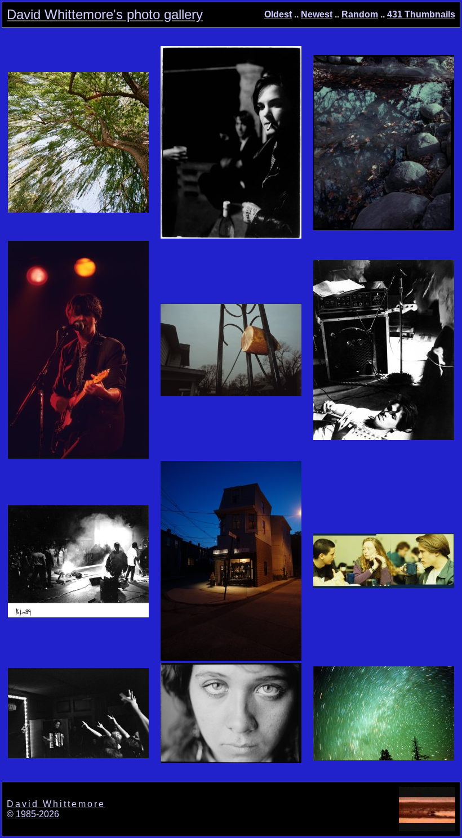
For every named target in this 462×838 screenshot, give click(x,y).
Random (359, 14)
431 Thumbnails (421, 14)
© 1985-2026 (33, 814)
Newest (316, 14)
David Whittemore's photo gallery (105, 14)
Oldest (278, 14)
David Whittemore (56, 804)
